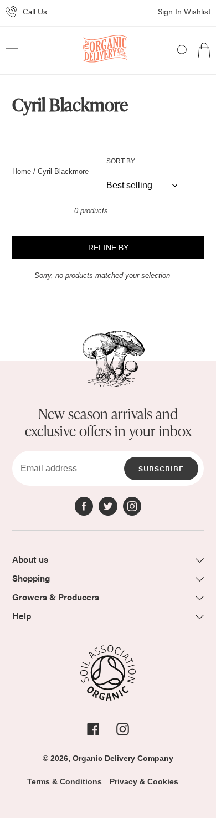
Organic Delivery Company (123, 758)
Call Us (35, 11)
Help (21, 615)
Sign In (170, 11)
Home (21, 171)
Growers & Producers (55, 596)
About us (30, 559)
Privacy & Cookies (144, 781)
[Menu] (12, 50)
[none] (183, 50)
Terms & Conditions (64, 781)
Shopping (31, 578)
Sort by (120, 161)
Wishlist (197, 11)
